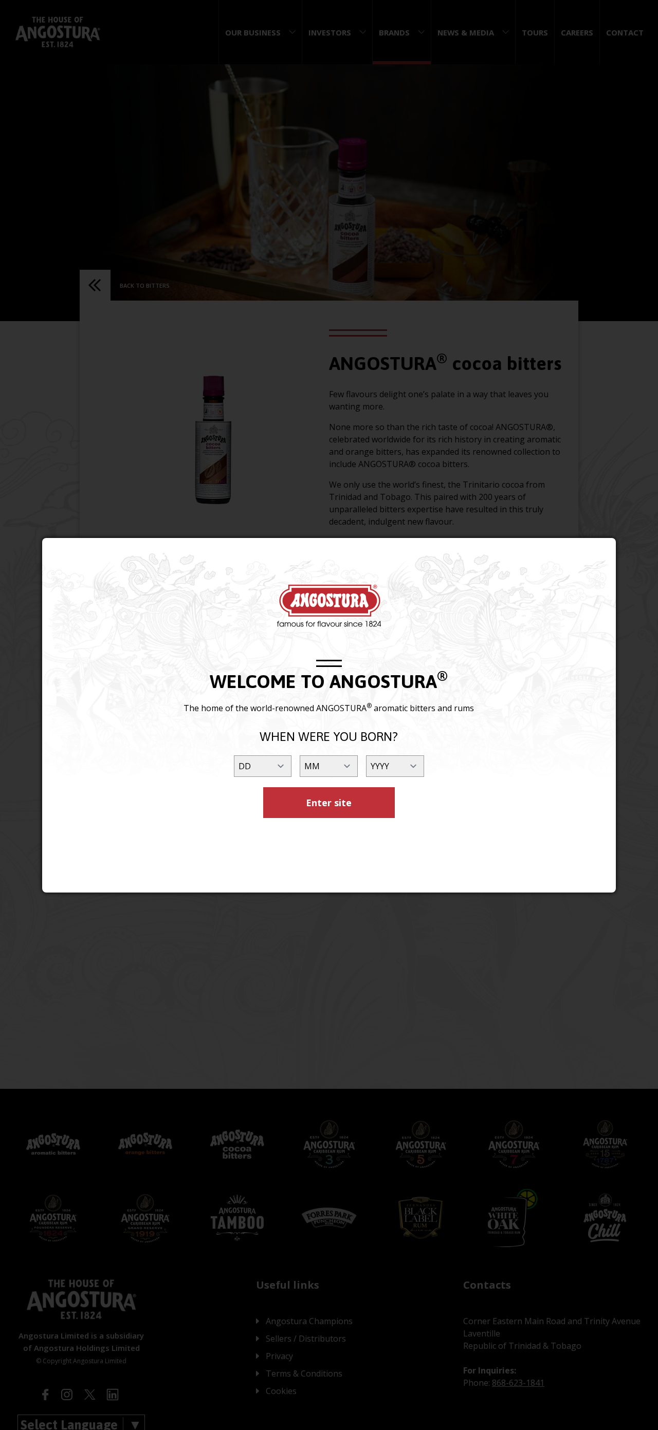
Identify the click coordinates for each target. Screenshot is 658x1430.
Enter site (329, 802)
